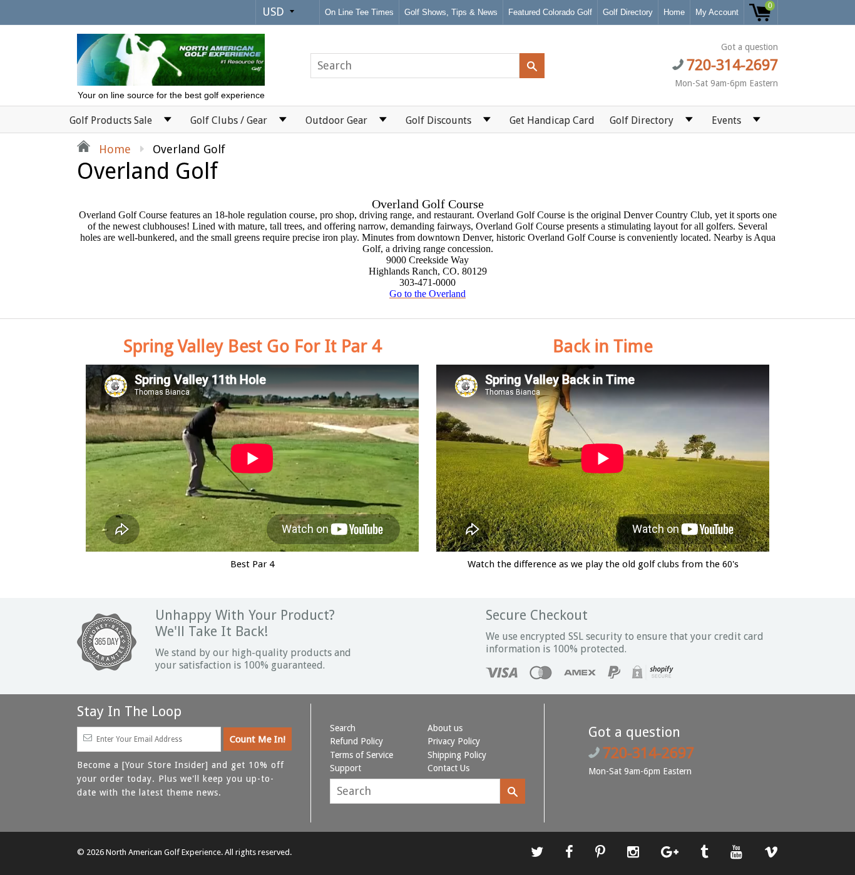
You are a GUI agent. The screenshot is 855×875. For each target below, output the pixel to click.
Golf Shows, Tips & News (451, 12)
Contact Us (448, 768)
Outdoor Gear (336, 120)
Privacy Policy (453, 741)
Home (674, 12)
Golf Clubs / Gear (228, 120)
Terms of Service (361, 755)
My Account (717, 12)
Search (343, 728)
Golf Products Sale (110, 120)
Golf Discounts (438, 120)
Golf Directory (628, 12)
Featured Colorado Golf (550, 12)
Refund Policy (356, 741)
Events (726, 120)
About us (445, 728)
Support (345, 768)
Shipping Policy (456, 755)
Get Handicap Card (552, 120)
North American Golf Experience (163, 852)
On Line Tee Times (359, 12)
